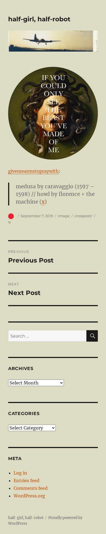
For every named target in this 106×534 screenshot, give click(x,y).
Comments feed (31, 488)
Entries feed (26, 480)
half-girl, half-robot (39, 19)
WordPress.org (29, 496)
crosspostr (83, 216)
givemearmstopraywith (33, 171)
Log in (20, 473)
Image (64, 216)
